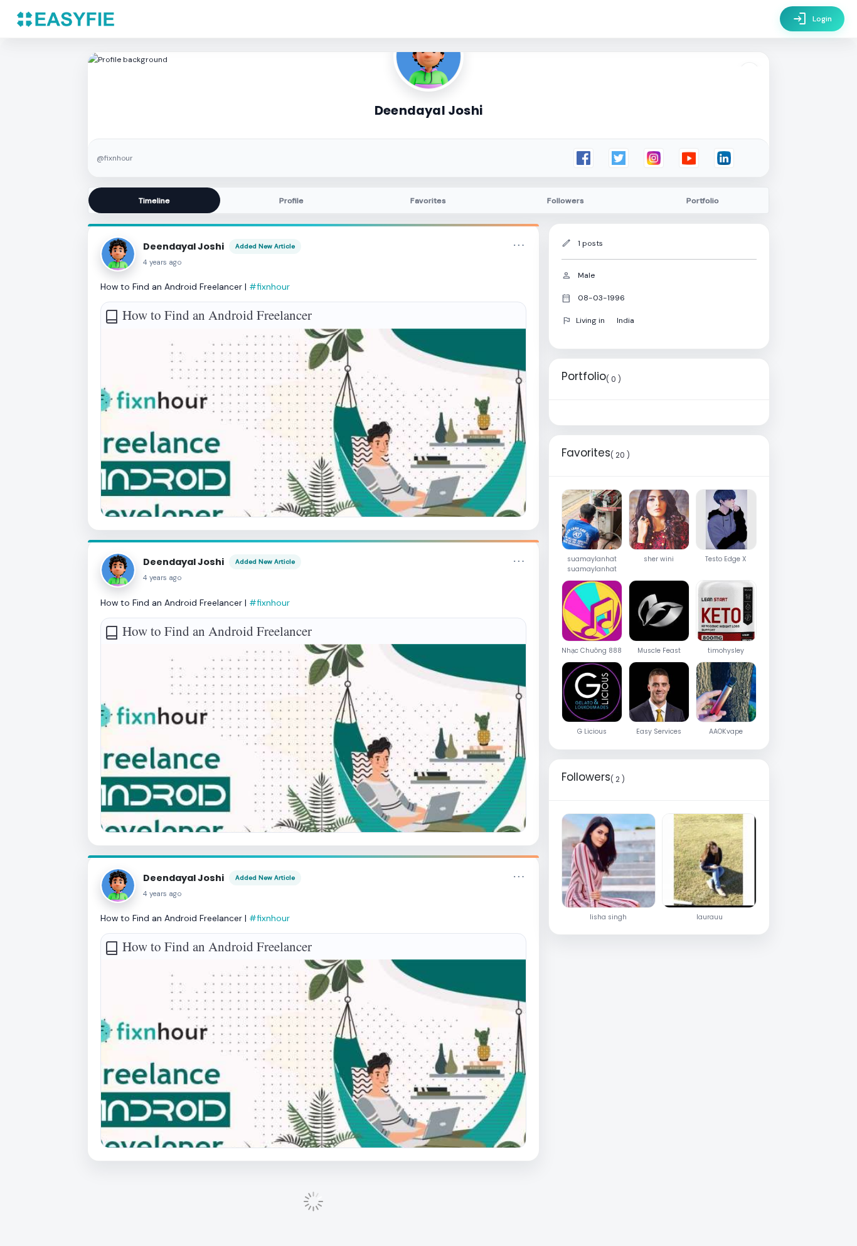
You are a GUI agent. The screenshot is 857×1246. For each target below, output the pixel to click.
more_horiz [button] (518, 245)
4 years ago (162, 262)
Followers (565, 201)
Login (812, 19)
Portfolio (702, 201)
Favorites (428, 201)
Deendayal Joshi (183, 246)
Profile (291, 201)
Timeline (154, 201)
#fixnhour (269, 286)
